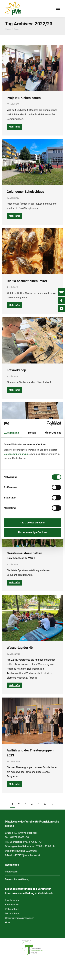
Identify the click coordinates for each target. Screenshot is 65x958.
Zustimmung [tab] (11, 432)
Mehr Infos (14, 126)
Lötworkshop (16, 370)
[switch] (56, 487)
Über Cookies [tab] (53, 432)
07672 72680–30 (19, 837)
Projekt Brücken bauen (24, 98)
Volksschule (12, 909)
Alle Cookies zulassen (32, 522)
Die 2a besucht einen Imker (27, 281)
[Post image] (32, 68)
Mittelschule (12, 913)
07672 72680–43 (32, 841)
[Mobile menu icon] (58, 8)
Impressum (11, 871)
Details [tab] (32, 432)
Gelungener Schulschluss (25, 192)
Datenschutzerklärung (16, 454)
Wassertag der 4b (20, 648)
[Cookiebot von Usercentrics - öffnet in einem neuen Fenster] (46, 423)
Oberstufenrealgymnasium (19, 918)
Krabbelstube (12, 900)
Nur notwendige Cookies (32, 532)
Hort (7, 922)
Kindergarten (12, 904)
